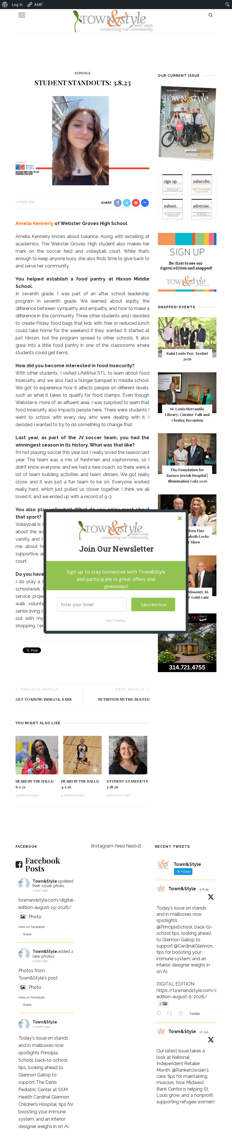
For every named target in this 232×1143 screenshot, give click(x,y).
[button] (116, 548)
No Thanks (116, 620)
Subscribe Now (153, 604)
